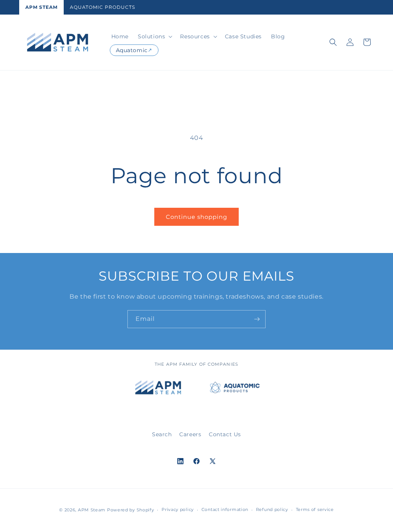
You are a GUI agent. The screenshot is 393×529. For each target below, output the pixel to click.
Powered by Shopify (130, 510)
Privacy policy (178, 509)
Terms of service (315, 509)
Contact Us (225, 434)
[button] (154, 36)
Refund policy (272, 509)
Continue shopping (196, 216)
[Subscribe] (256, 319)
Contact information (224, 509)
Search (162, 434)
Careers (190, 434)
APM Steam (41, 7)
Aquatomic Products (102, 7)
